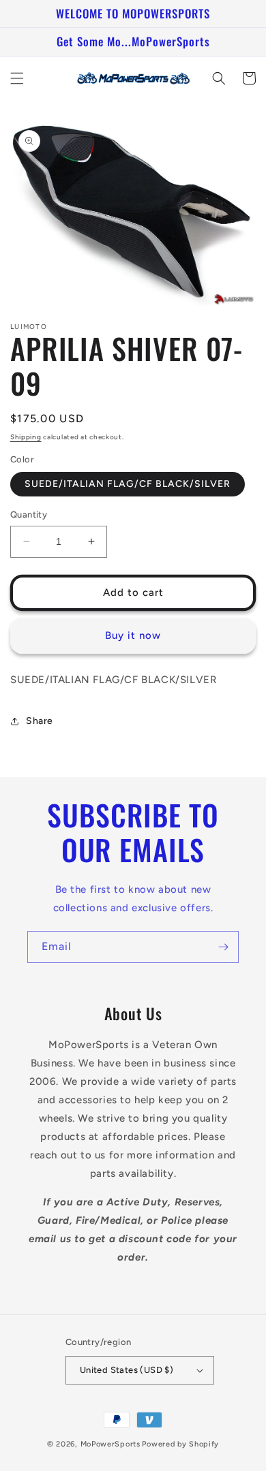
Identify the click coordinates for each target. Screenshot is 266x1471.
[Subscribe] (223, 947)
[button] (17, 78)
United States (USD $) (126, 1370)
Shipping (26, 436)
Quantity (28, 514)
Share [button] (39, 721)
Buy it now (133, 635)
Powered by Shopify (180, 1444)
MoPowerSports (110, 1444)
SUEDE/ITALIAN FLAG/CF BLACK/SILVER (128, 484)
